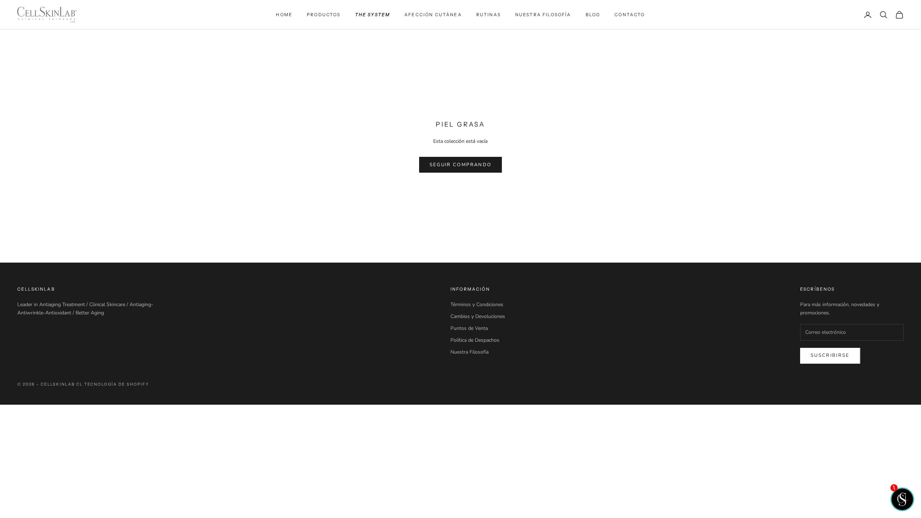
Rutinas (488, 14)
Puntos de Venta (469, 328)
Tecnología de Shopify (116, 384)
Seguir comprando (460, 165)
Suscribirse (830, 355)
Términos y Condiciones (476, 304)
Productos (323, 14)
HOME (284, 14)
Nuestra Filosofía (543, 14)
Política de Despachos (474, 340)
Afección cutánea (433, 14)
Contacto (629, 14)
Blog (593, 14)
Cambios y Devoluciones (477, 316)
